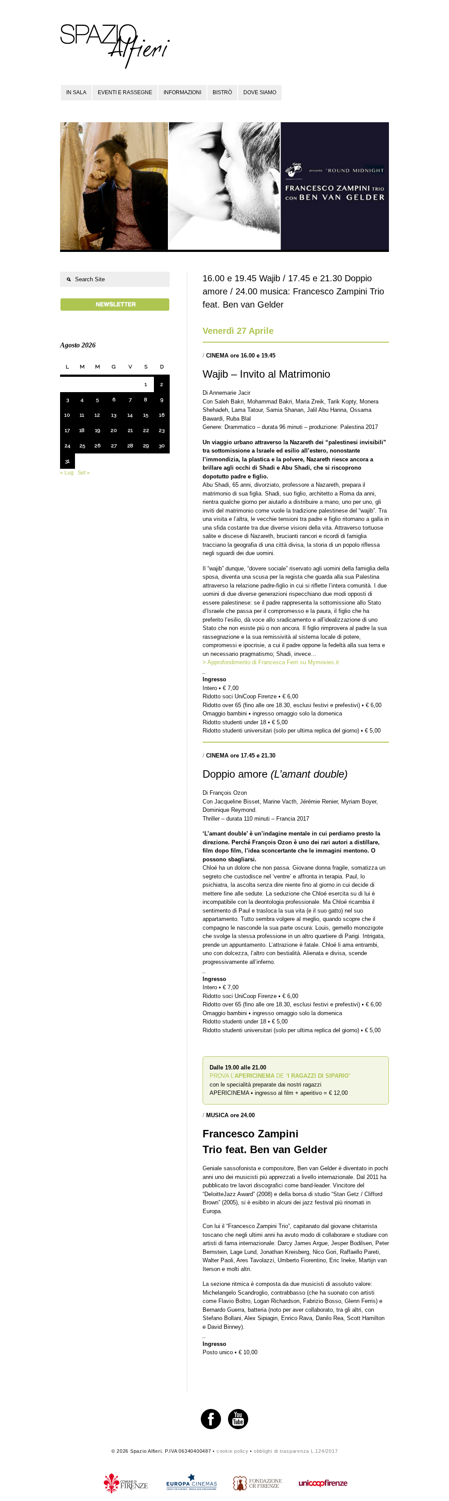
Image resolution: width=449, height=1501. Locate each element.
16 (161, 415)
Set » (84, 473)
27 (114, 446)
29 (146, 446)
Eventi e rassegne (125, 92)
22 (146, 430)
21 (130, 430)
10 (67, 415)
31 (67, 461)
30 (162, 446)
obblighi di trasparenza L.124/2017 (296, 1451)
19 (97, 430)
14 (130, 415)
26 (97, 446)
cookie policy (233, 1451)
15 (145, 415)
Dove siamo (259, 92)
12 (97, 415)
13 (113, 415)
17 (67, 430)
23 (161, 430)
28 (130, 446)
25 (82, 446)
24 (67, 446)
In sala (76, 92)
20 (113, 430)
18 (82, 430)
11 (82, 415)
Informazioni (182, 92)
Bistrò (222, 92)
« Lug (67, 473)
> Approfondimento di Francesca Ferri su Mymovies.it (271, 662)
